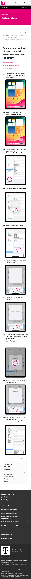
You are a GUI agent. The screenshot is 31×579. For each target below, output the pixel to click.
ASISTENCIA (4, 7)
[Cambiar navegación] (25, 7)
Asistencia (4, 15)
